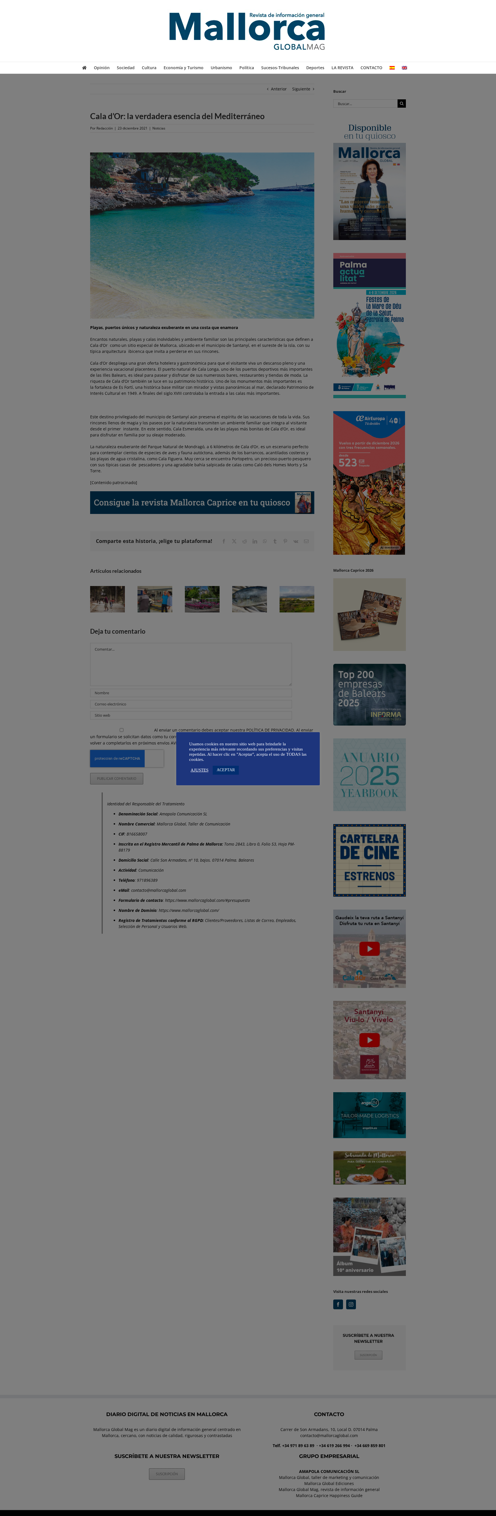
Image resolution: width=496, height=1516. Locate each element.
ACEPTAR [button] (226, 770)
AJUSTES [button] (199, 770)
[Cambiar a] (392, 68)
